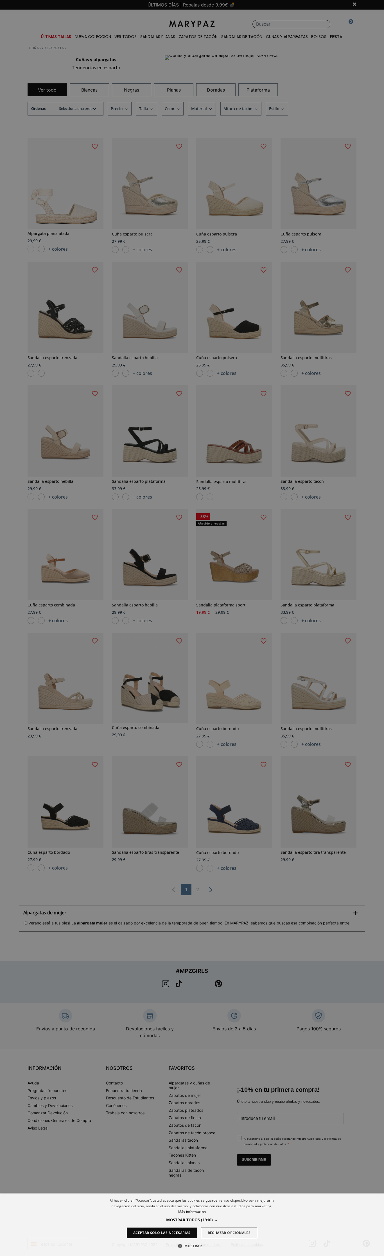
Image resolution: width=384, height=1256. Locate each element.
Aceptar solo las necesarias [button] (162, 1232)
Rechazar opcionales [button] (229, 1232)
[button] (192, 1220)
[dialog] (192, 1224)
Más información (192, 1211)
